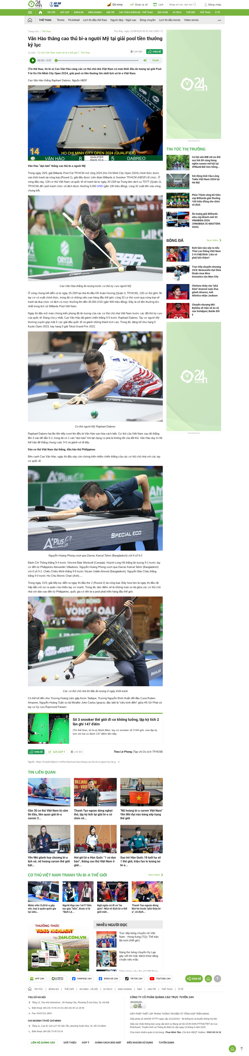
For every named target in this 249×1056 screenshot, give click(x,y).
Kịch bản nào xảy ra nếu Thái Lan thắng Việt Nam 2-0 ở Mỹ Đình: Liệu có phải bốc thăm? (206, 252)
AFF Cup (64, 12)
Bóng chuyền (147, 19)
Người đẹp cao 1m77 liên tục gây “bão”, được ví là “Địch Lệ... (77, 908)
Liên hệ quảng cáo (43, 1042)
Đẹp (139, 989)
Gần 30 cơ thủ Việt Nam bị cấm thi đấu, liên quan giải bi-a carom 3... (48, 814)
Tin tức (51, 12)
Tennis (61, 19)
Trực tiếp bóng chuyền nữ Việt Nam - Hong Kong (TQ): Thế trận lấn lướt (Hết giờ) (138, 937)
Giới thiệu (69, 1042)
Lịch (161, 4)
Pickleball (73, 19)
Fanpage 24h (84, 978)
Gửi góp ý (59, 751)
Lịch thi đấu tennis (169, 19)
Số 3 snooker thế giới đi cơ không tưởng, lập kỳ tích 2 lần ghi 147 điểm (116, 721)
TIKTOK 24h (136, 978)
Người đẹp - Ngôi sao (123, 19)
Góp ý (85, 1042)
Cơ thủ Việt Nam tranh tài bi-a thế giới (57, 52)
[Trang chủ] (33, 19)
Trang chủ (33, 31)
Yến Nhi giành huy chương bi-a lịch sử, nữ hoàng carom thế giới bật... (49, 861)
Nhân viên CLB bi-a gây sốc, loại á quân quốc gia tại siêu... (42, 908)
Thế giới (190, 12)
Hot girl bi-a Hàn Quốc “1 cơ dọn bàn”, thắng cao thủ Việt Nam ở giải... (95, 861)
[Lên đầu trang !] (241, 1048)
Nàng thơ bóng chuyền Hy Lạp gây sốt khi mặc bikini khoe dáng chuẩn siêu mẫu (138, 956)
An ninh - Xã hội (88, 989)
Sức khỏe (162, 12)
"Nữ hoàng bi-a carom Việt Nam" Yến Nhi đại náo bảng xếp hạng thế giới (141, 814)
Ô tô (217, 12)
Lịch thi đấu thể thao (95, 19)
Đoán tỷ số (141, 4)
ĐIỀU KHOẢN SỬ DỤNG (140, 1042)
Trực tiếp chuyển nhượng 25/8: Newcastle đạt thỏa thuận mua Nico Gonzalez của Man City (206, 271)
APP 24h (39, 978)
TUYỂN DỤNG (166, 1042)
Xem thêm (154, 874)
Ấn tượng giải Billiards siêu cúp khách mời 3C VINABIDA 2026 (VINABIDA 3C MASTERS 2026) (206, 220)
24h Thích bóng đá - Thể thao (136, 12)
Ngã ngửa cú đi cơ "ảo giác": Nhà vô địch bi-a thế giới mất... (112, 908)
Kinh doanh (95, 12)
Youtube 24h (163, 978)
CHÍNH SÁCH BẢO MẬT (108, 1042)
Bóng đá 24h (111, 978)
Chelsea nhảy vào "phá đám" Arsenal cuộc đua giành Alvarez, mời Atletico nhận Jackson (205, 290)
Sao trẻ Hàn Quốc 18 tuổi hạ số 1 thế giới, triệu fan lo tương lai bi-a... (140, 861)
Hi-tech (177, 12)
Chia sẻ (157, 51)
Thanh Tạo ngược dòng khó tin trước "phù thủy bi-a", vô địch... (146, 908)
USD (100, 186)
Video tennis (191, 19)
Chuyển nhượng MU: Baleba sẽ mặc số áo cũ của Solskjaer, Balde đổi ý (206, 309)
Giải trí (110, 12)
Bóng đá (78, 12)
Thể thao (205, 12)
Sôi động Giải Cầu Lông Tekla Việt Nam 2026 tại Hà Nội (206, 179)
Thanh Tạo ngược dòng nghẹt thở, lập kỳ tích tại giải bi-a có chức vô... (93, 814)
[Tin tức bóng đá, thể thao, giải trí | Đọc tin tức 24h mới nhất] (35, 4)
